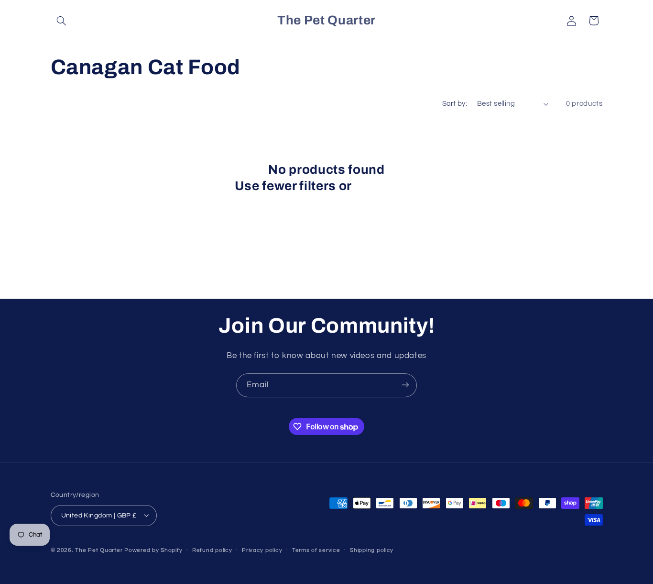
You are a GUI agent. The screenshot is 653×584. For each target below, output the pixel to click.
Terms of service (316, 550)
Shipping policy (371, 550)
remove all (386, 186)
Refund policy (212, 550)
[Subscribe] (405, 385)
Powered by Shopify (153, 549)
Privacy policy (262, 550)
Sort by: (454, 103)
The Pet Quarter (98, 549)
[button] (62, 21)
